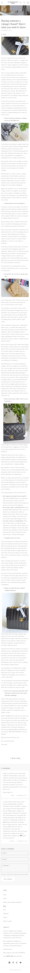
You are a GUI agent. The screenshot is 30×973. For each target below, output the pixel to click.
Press (4, 909)
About (4, 898)
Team (4, 894)
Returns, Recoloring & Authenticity (12, 902)
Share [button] (4, 34)
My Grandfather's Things (16, 969)
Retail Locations (7, 921)
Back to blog (16, 758)
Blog (4, 906)
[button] (2, 3)
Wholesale (6, 913)
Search (5, 917)
